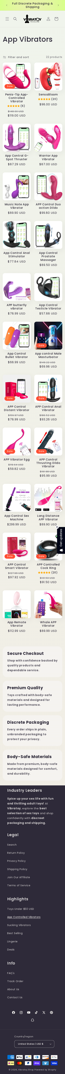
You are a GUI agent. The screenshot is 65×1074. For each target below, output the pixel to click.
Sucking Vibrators (19, 925)
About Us (13, 989)
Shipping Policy (17, 869)
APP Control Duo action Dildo (48, 206)
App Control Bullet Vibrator (16, 355)
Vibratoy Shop (26, 1069)
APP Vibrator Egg (17, 459)
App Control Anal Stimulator (16, 254)
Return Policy (16, 853)
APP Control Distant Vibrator (16, 408)
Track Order (15, 981)
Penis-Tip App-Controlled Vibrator (16, 98)
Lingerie (12, 941)
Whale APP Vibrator (48, 624)
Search (12, 845)
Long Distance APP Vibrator (48, 517)
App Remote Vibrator (16, 624)
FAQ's (11, 973)
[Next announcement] (58, 5)
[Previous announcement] (7, 5)
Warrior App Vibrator (48, 157)
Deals (11, 949)
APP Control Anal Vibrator (48, 408)
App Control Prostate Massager (48, 256)
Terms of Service (19, 885)
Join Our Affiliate (18, 877)
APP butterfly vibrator (17, 306)
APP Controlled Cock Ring (48, 566)
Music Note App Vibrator (17, 206)
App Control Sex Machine (16, 517)
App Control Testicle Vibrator (48, 306)
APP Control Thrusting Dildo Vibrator (48, 463)
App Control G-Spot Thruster (17, 157)
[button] (7, 19)
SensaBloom (48, 94)
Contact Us (15, 997)
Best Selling (15, 933)
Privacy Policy (16, 861)
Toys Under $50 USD (20, 909)
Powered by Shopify (45, 1069)
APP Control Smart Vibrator (17, 566)
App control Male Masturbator (48, 355)
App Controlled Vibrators (23, 917)
